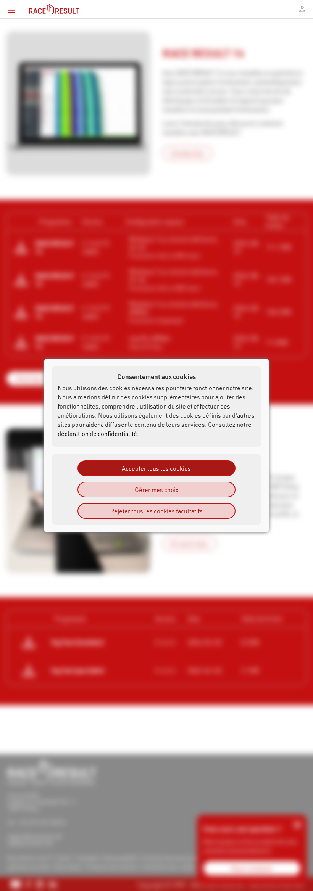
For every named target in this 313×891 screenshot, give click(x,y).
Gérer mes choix (156, 490)
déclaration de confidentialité (97, 433)
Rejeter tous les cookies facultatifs (156, 511)
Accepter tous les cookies (156, 468)
